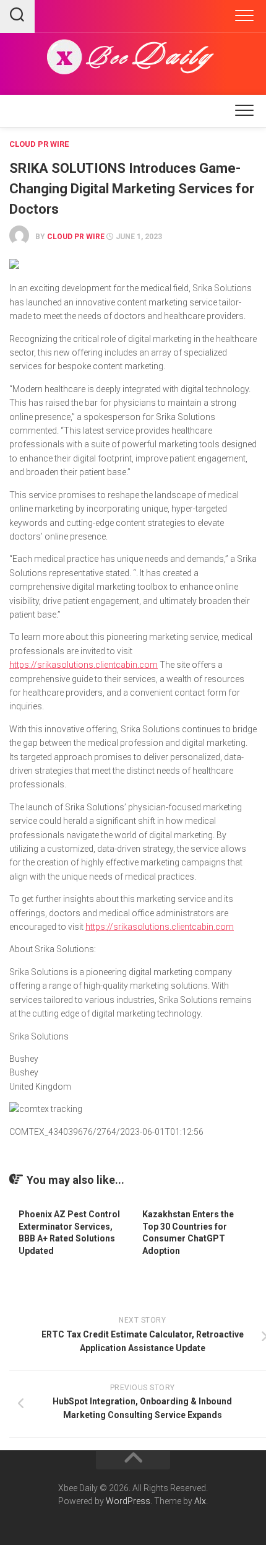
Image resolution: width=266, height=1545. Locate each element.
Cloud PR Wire (39, 144)
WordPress (128, 1501)
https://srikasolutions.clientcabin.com (83, 665)
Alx (200, 1501)
